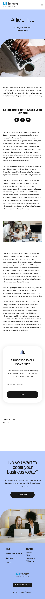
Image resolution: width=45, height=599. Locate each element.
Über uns (9, 558)
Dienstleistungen (13, 553)
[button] (41, 4)
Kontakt (9, 563)
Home (8, 549)
